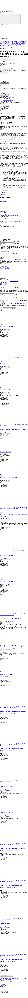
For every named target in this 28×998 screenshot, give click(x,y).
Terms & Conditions (4, 978)
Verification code (24, 256)
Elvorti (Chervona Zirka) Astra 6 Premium (12, 748)
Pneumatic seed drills (21, 43)
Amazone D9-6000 (5, 923)
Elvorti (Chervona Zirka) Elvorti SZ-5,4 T (12, 646)
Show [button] (9, 221)
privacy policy (18, 259)
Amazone (24, 45)
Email (15, 250)
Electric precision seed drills (8, 43)
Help (5, 974)
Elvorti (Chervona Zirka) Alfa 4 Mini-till (11, 885)
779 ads (6, 212)
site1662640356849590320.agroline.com (9, 215)
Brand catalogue (8, 979)
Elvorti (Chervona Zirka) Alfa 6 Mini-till (11, 959)
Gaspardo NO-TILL (5, 452)
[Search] (10, 19)
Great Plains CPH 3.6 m (7, 389)
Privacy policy (12, 978)
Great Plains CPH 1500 (6, 326)
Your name (16, 241)
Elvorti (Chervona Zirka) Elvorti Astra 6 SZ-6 (13, 848)
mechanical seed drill (8, 100)
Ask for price (3, 93)
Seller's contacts (10, 974)
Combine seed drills (9, 42)
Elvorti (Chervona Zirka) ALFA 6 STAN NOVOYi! (14, 429)
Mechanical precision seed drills (14, 44)
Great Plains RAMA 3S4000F (8, 478)
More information (4, 283)
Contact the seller (5, 82)
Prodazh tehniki (3, 201)
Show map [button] (22, 236)
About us (2, 974)
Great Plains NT (4, 364)
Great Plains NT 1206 (6, 674)
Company (16, 243)
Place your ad (4, 404)
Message (15, 253)
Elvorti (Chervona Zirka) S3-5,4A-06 (10, 618)
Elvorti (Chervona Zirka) (8, 97)
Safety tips (2, 194)
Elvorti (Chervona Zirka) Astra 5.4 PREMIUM (13, 711)
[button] (14, 31)
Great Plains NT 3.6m (6, 786)
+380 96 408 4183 (15, 221)
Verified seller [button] (3, 211)
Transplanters (3, 44)
